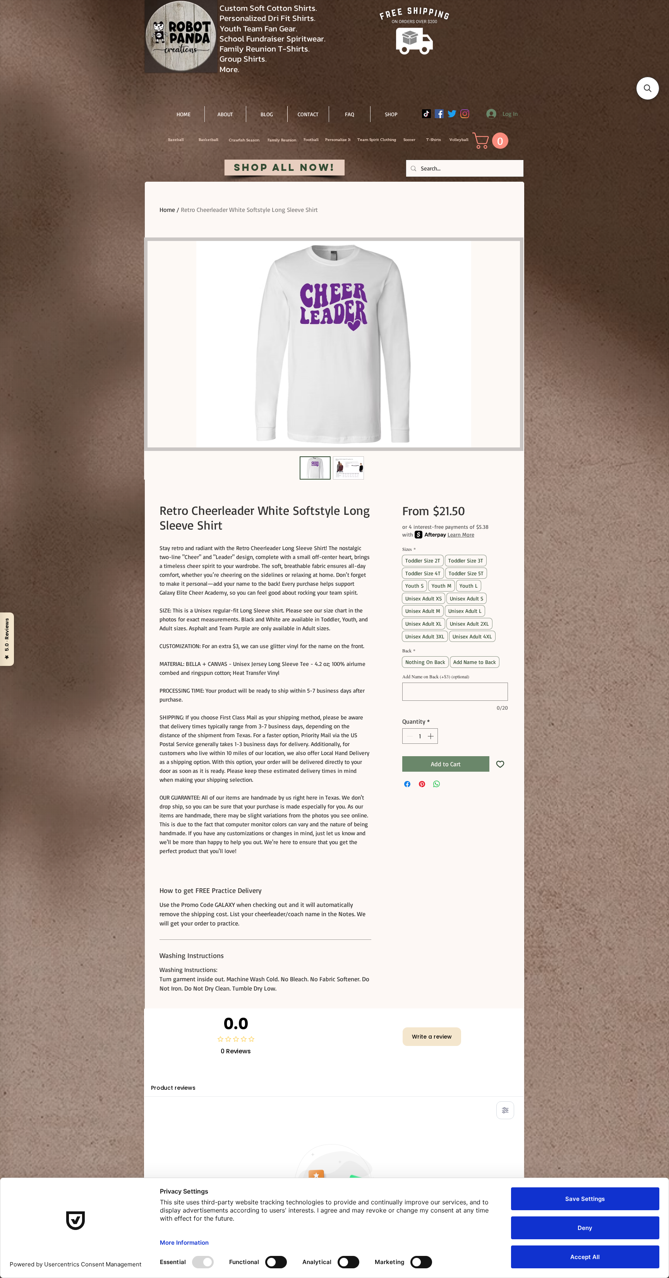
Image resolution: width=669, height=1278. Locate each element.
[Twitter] (452, 113)
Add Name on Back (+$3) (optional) (435, 676)
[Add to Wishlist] (500, 764)
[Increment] (431, 736)
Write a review (432, 1037)
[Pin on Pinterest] (422, 784)
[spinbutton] (420, 736)
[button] (492, 140)
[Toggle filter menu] (505, 1110)
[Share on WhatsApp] (436, 784)
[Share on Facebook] (407, 784)
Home (167, 209)
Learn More (461, 534)
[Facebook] (439, 113)
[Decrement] (408, 736)
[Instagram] (464, 113)
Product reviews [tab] (173, 1088)
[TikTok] (426, 113)
